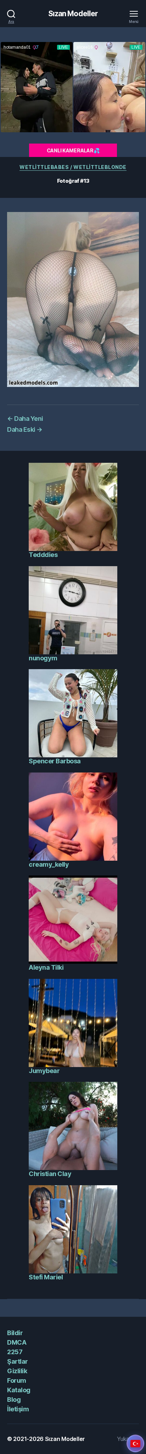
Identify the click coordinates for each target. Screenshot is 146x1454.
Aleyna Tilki (46, 967)
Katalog (18, 1390)
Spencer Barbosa (55, 761)
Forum (16, 1380)
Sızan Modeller (73, 13)
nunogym (43, 658)
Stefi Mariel (46, 1277)
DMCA (16, 1342)
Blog (14, 1399)
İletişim (18, 1409)
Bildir (15, 1333)
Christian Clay (50, 1173)
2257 (14, 1352)
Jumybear (44, 1070)
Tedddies (43, 554)
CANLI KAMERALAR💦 (73, 150)
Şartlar (17, 1361)
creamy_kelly (49, 864)
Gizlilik (17, 1371)
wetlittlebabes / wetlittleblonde (72, 167)
